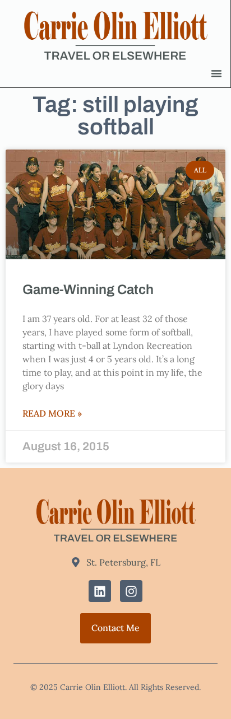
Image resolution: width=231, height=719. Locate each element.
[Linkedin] (100, 591)
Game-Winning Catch (88, 289)
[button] (216, 73)
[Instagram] (131, 591)
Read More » (52, 413)
